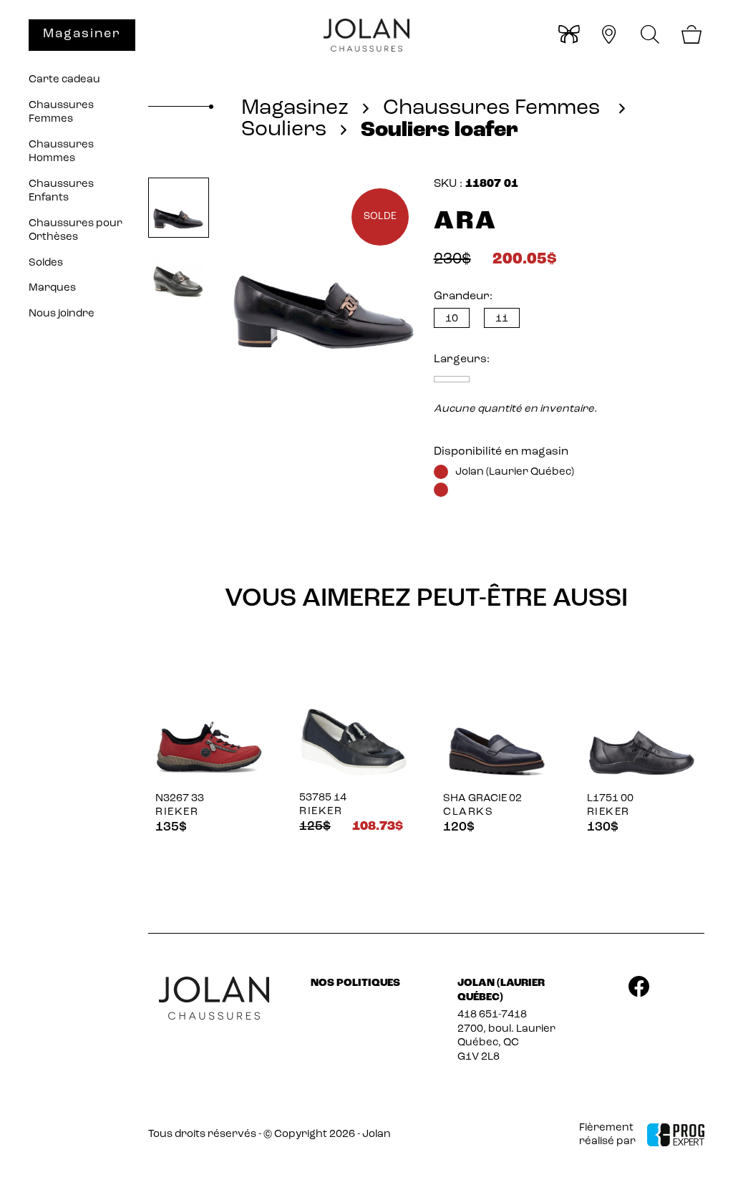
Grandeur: (463, 296)
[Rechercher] (650, 34)
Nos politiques (355, 983)
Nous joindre (61, 314)
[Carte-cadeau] (568, 37)
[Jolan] (366, 35)
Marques (52, 288)
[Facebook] (638, 989)
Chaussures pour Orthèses (75, 230)
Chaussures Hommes (61, 152)
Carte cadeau (64, 79)
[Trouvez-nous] (609, 37)
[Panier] (691, 37)
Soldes (46, 263)
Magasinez (295, 109)
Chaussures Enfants (61, 191)
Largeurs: (462, 359)
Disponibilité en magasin (501, 452)
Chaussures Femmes (61, 112)
